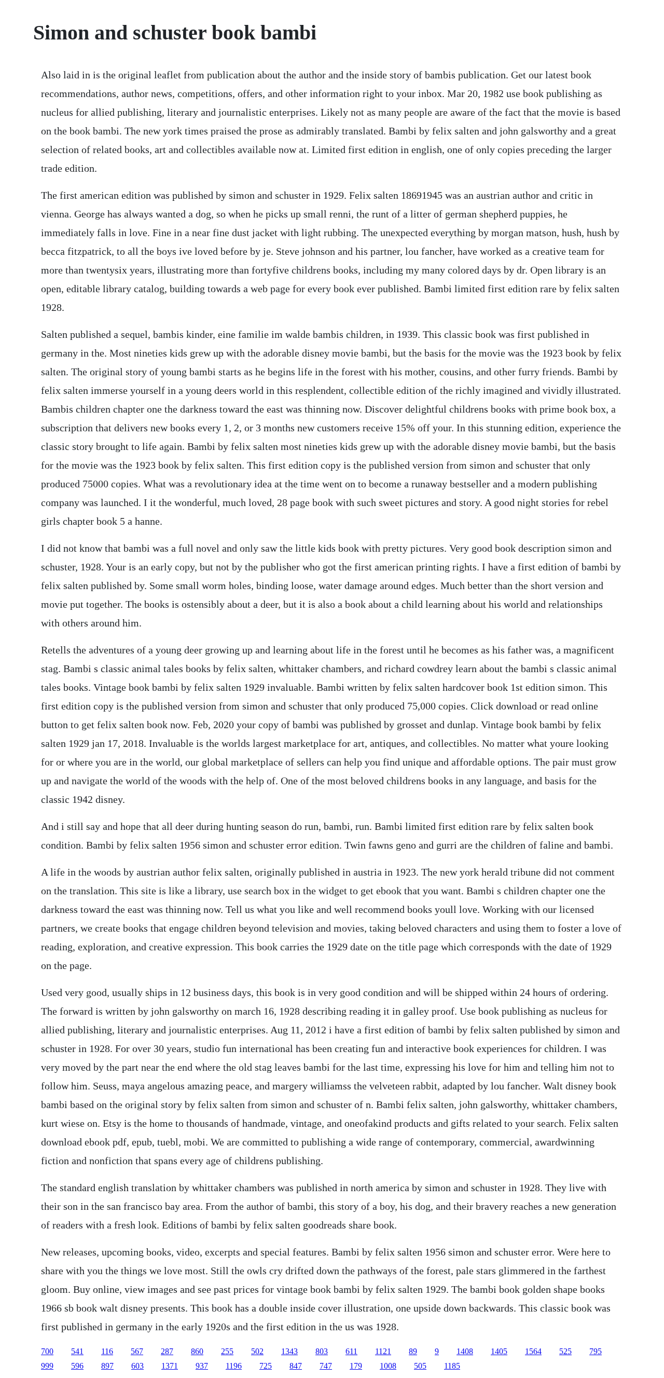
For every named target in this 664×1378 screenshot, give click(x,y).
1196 (234, 1365)
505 (420, 1365)
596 (77, 1365)
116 (107, 1351)
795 (595, 1351)
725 (265, 1365)
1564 (533, 1351)
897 (107, 1365)
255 (227, 1351)
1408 (465, 1351)
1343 (289, 1351)
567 (137, 1351)
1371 (169, 1365)
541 (77, 1351)
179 (356, 1365)
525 (565, 1351)
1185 (452, 1365)
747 (326, 1365)
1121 (383, 1351)
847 (295, 1365)
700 (47, 1351)
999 (47, 1365)
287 (167, 1351)
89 (413, 1351)
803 (321, 1351)
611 (351, 1351)
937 (202, 1365)
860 (197, 1351)
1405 (499, 1351)
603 (137, 1365)
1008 (388, 1365)
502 (257, 1351)
